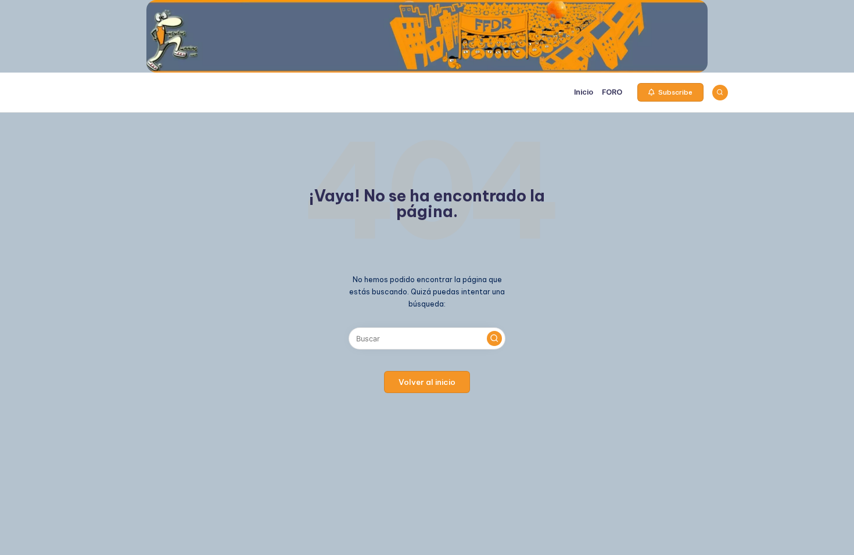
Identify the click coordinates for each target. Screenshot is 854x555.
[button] (670, 92)
